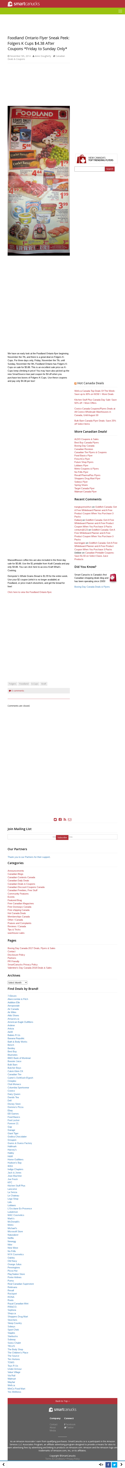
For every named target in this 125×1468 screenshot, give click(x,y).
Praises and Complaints (19, 923)
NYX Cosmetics (16, 1254)
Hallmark (12, 1146)
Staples (11, 1333)
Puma (11, 1280)
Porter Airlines (14, 1277)
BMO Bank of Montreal (19, 1058)
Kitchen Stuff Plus (16, 1185)
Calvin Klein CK (15, 1071)
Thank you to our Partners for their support (29, 857)
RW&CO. (12, 1306)
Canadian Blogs (15, 874)
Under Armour (15, 1369)
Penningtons (14, 1267)
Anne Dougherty (43, 56)
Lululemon (13, 1212)
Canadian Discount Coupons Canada (26, 887)
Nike (10, 1244)
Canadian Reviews (83, 449)
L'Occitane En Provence (20, 1208)
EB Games (13, 1113)
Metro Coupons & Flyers (86, 468)
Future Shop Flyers (83, 462)
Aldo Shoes (13, 1015)
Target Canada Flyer (84, 488)
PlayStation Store (16, 1274)
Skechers (12, 1320)
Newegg (12, 1241)
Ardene (11, 1025)
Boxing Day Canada (84, 445)
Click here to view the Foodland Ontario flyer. (30, 592)
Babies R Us (14, 1035)
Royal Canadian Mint (18, 1303)
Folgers (12, 683)
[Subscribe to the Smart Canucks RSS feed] (65, 819)
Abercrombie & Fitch (18, 999)
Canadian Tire (14, 1074)
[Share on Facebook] (108, 1465)
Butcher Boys (14, 1068)
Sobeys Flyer (81, 481)
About (53, 1427)
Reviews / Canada (17, 926)
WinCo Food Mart (16, 1388)
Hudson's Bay (15, 1162)
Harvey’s (12, 1149)
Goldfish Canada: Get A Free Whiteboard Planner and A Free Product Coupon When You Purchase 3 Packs (94, 523)
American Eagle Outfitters (20, 1022)
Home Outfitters (15, 1159)
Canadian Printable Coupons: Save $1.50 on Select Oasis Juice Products (94, 556)
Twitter (70, 1427)
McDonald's (14, 1221)
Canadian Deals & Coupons (21, 884)
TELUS (11, 1346)
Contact (11, 951)
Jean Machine (15, 1176)
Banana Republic (16, 1038)
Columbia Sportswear (18, 1087)
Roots (11, 1300)
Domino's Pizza (15, 1107)
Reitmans (12, 1287)
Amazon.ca (13, 1018)
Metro (10, 1225)
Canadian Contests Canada (21, 877)
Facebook (70, 1424)
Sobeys (11, 1326)
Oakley (11, 1257)
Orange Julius (14, 1264)
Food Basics (14, 1117)
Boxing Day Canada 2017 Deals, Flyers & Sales (31, 948)
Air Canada (13, 1009)
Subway (12, 1339)
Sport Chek (13, 1329)
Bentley (11, 1048)
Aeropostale (14, 1005)
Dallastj (78, 520)
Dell (9, 1100)
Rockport (12, 1293)
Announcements (16, 870)
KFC (10, 1182)
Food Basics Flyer (83, 455)
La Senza (12, 1192)
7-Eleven (12, 996)
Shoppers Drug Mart (18, 1316)
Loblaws (12, 1205)
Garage (11, 1130)
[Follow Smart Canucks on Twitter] (55, 819)
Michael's (12, 1228)
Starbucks (13, 1336)
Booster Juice (14, 1061)
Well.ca (11, 1385)
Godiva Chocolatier (17, 1136)
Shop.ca (12, 1313)
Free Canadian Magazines (21, 903)
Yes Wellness (14, 1392)
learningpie (79, 543)
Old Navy (12, 1261)
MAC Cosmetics (16, 1215)
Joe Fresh (13, 1179)
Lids (10, 1202)
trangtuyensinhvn (82, 507)
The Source (13, 1355)
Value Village (14, 1372)
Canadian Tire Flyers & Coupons (90, 452)
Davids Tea (13, 1097)
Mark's (11, 1218)
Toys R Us (13, 1365)
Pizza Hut (12, 1270)
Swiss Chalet (14, 1343)
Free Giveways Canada (19, 906)
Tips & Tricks (14, 929)
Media (53, 1430)
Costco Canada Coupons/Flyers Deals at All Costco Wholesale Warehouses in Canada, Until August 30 (94, 411)
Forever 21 (13, 1123)
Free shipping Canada (18, 910)
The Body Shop (15, 1349)
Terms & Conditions (55, 1458)
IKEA (10, 1166)
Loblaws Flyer (81, 465)
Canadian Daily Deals (18, 880)
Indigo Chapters (15, 1169)
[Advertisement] (62, 15)
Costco (11, 1090)
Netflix (11, 1238)
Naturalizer (13, 1234)
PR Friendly (13, 961)
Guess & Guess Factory (20, 1143)
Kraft (43, 683)
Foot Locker (14, 1120)
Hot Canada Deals (90, 383)
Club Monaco (14, 1084)
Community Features (18, 893)
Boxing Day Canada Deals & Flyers (92, 586)
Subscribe (62, 837)
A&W (10, 1032)
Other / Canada (15, 919)
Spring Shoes (81, 485)
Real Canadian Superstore (21, 1284)
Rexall (11, 1290)
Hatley (11, 1153)
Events (11, 897)
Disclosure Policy (16, 954)
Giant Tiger (13, 1133)
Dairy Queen (14, 1094)
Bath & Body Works (17, 1041)
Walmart (12, 1378)
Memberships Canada (19, 916)
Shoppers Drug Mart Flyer (87, 478)
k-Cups (35, 683)
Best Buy (12, 1051)
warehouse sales (16, 933)
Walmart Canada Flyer (85, 491)
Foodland (24, 683)
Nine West (13, 1247)
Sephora (12, 1310)
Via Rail (11, 1375)
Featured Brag (15, 900)
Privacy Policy (73, 1458)
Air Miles (12, 1012)
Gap (10, 1126)
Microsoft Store (15, 1231)
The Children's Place (18, 1352)
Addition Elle (14, 1002)
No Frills (12, 1251)
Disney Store (14, 1104)
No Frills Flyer (81, 472)
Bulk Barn (12, 1064)
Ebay (10, 1110)
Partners (12, 958)
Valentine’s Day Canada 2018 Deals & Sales (30, 967)
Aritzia (11, 1028)
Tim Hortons (14, 1359)
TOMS (11, 1362)
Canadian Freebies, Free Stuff (22, 890)
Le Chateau (13, 1195)
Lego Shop (13, 1198)
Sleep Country (15, 1323)
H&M (10, 1156)
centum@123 (81, 529)
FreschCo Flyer (82, 459)
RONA (11, 1297)
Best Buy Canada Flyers (86, 442)
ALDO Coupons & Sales (86, 439)
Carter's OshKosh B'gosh (20, 1077)
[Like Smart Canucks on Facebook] (60, 819)
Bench (11, 1045)
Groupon (12, 1140)
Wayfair (11, 1382)
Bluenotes (13, 1055)
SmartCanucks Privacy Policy (23, 964)
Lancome (12, 1189)
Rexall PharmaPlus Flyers (87, 475)
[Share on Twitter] (114, 1465)
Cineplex (12, 1081)
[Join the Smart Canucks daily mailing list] (70, 819)
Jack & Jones (14, 1172)
